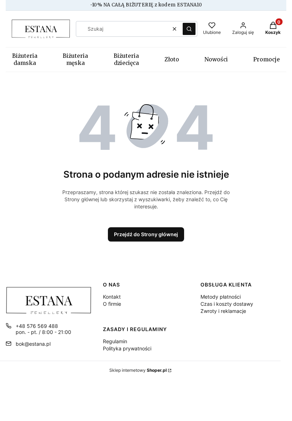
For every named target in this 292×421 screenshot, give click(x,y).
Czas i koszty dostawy (226, 304)
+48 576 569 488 (37, 326)
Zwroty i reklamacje (223, 311)
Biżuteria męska (75, 59)
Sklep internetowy (138, 370)
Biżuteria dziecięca (126, 59)
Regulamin (115, 341)
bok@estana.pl (33, 344)
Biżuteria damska (24, 59)
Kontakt (112, 297)
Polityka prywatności (127, 348)
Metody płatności (220, 297)
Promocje (266, 59)
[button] (189, 29)
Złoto (172, 59)
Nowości (216, 59)
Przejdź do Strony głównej (146, 234)
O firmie (112, 304)
